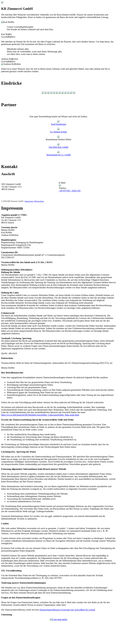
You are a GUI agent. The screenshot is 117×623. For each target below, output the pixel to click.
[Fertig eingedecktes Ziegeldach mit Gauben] (57, 93)
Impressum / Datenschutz (34, 201)
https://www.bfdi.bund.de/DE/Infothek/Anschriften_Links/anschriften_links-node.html (40, 415)
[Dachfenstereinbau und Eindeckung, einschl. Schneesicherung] (54, 93)
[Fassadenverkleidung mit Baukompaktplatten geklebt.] (60, 93)
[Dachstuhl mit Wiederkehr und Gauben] (46, 93)
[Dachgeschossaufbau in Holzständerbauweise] (48, 93)
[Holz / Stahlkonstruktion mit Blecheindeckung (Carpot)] (43, 93)
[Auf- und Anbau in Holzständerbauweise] (74, 93)
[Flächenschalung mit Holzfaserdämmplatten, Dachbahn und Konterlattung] (51, 93)
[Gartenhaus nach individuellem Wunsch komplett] (63, 93)
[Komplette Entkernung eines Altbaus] (65, 93)
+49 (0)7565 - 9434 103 (69, 190)
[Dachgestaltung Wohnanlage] (68, 93)
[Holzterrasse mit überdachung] (71, 93)
